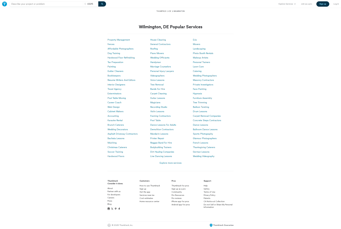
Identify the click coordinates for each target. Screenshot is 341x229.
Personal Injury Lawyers (162, 71)
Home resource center (149, 201)
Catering (197, 71)
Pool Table (155, 120)
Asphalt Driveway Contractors (122, 134)
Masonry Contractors (203, 80)
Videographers (157, 75)
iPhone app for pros (180, 201)
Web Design (113, 107)
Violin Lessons (157, 111)
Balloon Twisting (201, 107)
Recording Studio (158, 107)
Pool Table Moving (116, 98)
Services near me (147, 195)
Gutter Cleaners (115, 71)
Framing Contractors (160, 116)
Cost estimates (146, 198)
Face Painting (199, 89)
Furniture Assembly (202, 98)
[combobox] (46, 4)
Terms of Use (209, 192)
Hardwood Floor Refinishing (121, 57)
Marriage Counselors (160, 66)
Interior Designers (116, 84)
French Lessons (200, 143)
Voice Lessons (157, 80)
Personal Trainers (201, 62)
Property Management (118, 40)
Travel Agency (114, 89)
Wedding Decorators (117, 129)
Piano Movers (157, 53)
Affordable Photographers (120, 48)
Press (109, 201)
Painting (111, 66)
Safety (206, 189)
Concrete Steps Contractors (207, 120)
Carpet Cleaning (158, 93)
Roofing (154, 48)
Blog (109, 204)
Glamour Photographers (205, 138)
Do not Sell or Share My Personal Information (218, 206)
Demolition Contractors (162, 129)
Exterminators (114, 93)
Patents (207, 198)
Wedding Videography (203, 156)
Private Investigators (203, 84)
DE (170, 11)
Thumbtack (162, 11)
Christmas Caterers (117, 147)
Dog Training (113, 53)
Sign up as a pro (179, 189)
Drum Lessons (200, 111)
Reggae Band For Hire (161, 143)
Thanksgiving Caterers (204, 147)
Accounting (113, 116)
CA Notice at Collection (214, 201)
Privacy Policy (209, 195)
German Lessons (201, 152)
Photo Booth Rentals (203, 53)
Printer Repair (157, 138)
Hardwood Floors (115, 156)
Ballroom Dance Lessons (205, 129)
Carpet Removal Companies (207, 116)
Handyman (155, 62)
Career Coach (114, 102)
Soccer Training (115, 152)
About (110, 188)
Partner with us (114, 191)
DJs (195, 40)
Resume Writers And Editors (121, 80)
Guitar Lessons (157, 98)
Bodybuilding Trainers (160, 147)
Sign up (143, 189)
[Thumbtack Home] (4, 4)
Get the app (145, 192)
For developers (113, 195)
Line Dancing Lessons (161, 156)
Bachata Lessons (115, 138)
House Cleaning (158, 40)
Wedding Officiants (159, 57)
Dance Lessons (200, 125)
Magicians (155, 102)
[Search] (102, 4)
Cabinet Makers (115, 111)
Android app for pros (181, 205)
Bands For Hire (157, 89)
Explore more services (171, 163)
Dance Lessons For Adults (163, 125)
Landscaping (199, 48)
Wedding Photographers (205, 75)
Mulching (112, 143)
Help (206, 186)
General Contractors (160, 44)
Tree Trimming (200, 102)
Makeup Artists (200, 57)
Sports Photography (203, 134)
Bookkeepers (114, 75)
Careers (110, 198)
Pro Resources (178, 195)
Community (177, 192)
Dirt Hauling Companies (162, 152)
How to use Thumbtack (150, 186)
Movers (196, 44)
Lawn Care (198, 66)
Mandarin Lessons (159, 134)
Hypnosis (197, 93)
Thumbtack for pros (180, 186)
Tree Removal (157, 84)
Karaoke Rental (115, 120)
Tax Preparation (115, 62)
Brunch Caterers (115, 125)
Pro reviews (177, 198)
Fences (110, 44)
